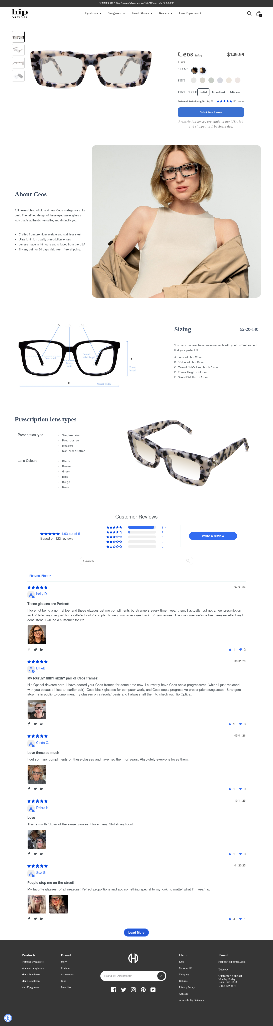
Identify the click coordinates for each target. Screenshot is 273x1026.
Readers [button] (164, 13)
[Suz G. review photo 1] (37, 904)
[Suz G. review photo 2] (58, 904)
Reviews (65, 968)
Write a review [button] (213, 536)
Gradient (218, 92)
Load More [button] (136, 932)
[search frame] (249, 13)
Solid (203, 92)
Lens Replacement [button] (190, 13)
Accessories (67, 974)
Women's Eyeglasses (33, 961)
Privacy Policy (187, 987)
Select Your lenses (211, 112)
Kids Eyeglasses (30, 987)
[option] (91, 62)
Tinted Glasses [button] (140, 13)
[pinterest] (143, 989)
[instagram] (133, 989)
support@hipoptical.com (231, 961)
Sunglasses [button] (115, 13)
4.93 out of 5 (70, 533)
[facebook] (113, 989)
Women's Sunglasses (33, 968)
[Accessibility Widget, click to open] (8, 1018)
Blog (63, 980)
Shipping (184, 974)
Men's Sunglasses (31, 980)
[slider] (37, 587)
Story (64, 961)
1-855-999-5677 (227, 985)
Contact (183, 993)
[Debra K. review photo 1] (37, 839)
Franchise (66, 987)
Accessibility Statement (192, 1000)
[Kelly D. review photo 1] (37, 634)
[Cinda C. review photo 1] (37, 774)
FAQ (181, 961)
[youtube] (152, 989)
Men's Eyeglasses (31, 974)
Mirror (235, 92)
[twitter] (123, 989)
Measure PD (185, 968)
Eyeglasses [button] (92, 13)
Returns (183, 980)
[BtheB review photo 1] (37, 709)
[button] (225, 101)
